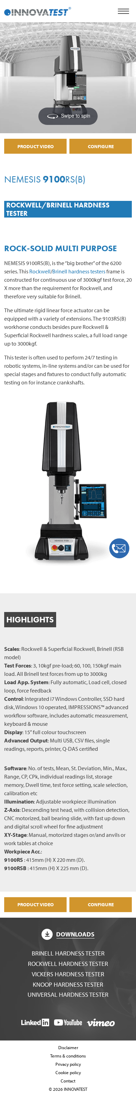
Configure (101, 146)
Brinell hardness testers (78, 271)
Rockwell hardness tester (68, 964)
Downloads (75, 934)
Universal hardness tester (68, 995)
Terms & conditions (68, 1056)
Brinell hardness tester (68, 953)
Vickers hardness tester (68, 974)
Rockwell (40, 271)
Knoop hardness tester (68, 984)
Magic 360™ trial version (41, 34)
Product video (35, 146)
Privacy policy (68, 1064)
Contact (68, 1081)
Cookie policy (68, 1072)
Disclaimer (68, 1047)
